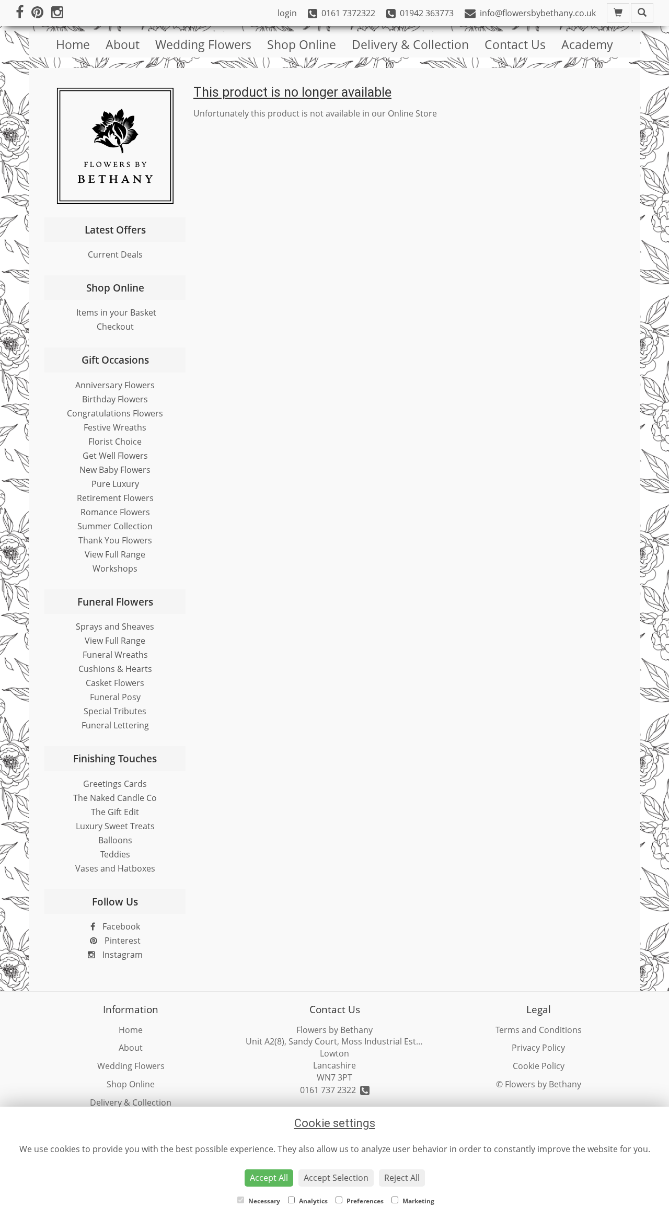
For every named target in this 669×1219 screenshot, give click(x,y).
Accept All (269, 1177)
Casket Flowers (115, 683)
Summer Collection (115, 526)
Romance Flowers (115, 512)
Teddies (115, 854)
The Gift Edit (115, 812)
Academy (587, 44)
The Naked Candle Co (115, 798)
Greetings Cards (115, 784)
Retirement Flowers (115, 498)
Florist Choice (115, 441)
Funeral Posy (115, 697)
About (123, 44)
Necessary (263, 1201)
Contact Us (515, 44)
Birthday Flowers (115, 399)
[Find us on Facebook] (23, 13)
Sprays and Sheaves (115, 626)
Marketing (417, 1201)
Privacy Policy (538, 1047)
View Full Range (115, 554)
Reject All (402, 1177)
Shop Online (301, 44)
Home (73, 44)
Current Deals (115, 254)
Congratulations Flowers (115, 413)
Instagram (121, 954)
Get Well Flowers (115, 455)
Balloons (115, 840)
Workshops (115, 568)
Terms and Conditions (538, 1030)
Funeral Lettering (115, 725)
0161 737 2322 (330, 1090)
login (287, 13)
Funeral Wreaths (115, 654)
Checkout (115, 326)
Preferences (364, 1201)
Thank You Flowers (115, 540)
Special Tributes (115, 711)
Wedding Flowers (203, 44)
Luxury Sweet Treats (115, 826)
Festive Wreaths (115, 427)
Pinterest (121, 940)
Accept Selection (336, 1177)
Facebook (120, 926)
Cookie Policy (538, 1066)
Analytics (312, 1201)
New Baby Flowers (115, 469)
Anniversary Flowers (115, 385)
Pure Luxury (115, 484)
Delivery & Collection (410, 44)
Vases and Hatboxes (115, 868)
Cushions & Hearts (115, 669)
